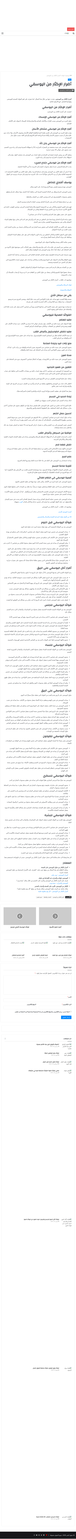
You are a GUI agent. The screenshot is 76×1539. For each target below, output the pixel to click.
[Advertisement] (38, 14)
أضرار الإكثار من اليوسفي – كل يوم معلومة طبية (53, 891)
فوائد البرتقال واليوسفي (63, 285)
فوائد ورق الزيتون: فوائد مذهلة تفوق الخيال (46, 1368)
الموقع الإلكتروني (31, 1004)
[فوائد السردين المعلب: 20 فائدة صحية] (66, 1519)
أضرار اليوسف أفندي (64, 512)
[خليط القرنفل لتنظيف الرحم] (37, 947)
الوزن (21, 502)
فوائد (62, 75)
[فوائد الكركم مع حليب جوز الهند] (61, 947)
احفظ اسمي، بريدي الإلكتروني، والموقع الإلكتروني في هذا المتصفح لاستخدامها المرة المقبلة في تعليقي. (42, 1012)
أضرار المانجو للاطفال (18, 955)
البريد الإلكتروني (66, 1004)
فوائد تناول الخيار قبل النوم (51, 1062)
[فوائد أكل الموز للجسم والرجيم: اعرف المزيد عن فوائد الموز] (66, 1292)
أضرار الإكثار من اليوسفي (58, 897)
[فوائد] (66, 33)
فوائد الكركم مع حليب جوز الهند (61, 955)
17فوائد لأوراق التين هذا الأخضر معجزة (48, 1044)
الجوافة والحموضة (65, 290)
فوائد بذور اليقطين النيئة (52, 1053)
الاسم (69, 997)
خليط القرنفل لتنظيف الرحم (40, 955)
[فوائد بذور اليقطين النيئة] (66, 1055)
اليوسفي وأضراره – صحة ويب (58, 883)
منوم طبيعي (39, 897)
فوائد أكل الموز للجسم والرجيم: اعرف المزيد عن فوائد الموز (41, 1219)
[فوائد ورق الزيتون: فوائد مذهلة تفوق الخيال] (66, 1440)
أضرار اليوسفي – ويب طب (59, 875)
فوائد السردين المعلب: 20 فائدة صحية (47, 1517)
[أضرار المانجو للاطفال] (14, 947)
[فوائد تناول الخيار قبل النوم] (66, 1064)
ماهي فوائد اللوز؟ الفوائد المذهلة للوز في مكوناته (43, 1070)
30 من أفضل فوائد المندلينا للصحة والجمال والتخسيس (54, 517)
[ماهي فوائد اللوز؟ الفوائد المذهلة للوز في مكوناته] (66, 1143)
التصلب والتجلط (47, 897)
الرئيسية (67, 75)
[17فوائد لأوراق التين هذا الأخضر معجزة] (66, 1047)
